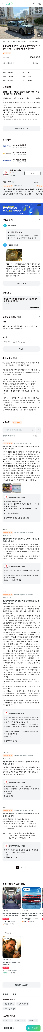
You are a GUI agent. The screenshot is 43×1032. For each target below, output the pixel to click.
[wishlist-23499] (39, 889)
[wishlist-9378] (19, 938)
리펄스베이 (8, 1020)
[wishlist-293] (35, 10)
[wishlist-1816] (19, 889)
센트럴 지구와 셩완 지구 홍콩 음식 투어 (11, 963)
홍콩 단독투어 (22, 41)
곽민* (4, 591)
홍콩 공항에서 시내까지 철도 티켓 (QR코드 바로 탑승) (12, 914)
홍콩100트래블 (16, 170)
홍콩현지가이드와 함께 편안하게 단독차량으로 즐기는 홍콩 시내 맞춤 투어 (21, 447)
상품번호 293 (33, 41)
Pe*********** (8, 440)
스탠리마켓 (33, 1020)
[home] (9, 3)
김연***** (6, 752)
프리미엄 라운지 (10, 1009)
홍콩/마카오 (6, 41)
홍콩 (13, 41)
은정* (4, 807)
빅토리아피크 (21, 1020)
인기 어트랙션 (23, 1004)
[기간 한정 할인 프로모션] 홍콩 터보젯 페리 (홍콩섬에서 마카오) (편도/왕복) (31, 914)
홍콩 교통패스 (9, 1004)
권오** (5, 529)
